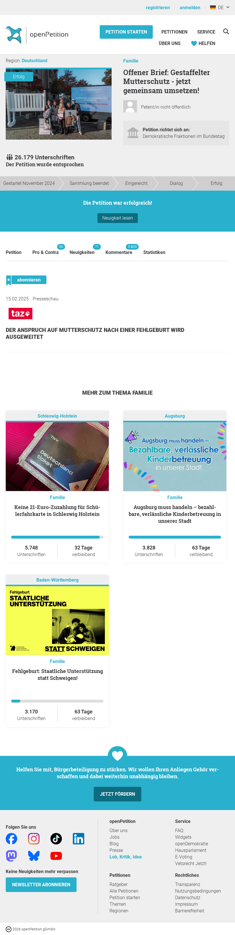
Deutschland (34, 60)
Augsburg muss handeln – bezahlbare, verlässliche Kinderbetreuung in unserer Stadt (175, 514)
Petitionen (175, 32)
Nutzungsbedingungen (198, 891)
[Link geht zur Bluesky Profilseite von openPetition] (34, 855)
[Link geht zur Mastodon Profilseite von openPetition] (11, 855)
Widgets (183, 837)
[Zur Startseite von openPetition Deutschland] (38, 34)
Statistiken (154, 252)
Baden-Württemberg (57, 580)
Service (206, 32)
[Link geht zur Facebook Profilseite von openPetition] (11, 838)
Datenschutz (187, 897)
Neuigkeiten (82, 249)
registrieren (158, 7)
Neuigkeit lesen (117, 218)
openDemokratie (191, 843)
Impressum (186, 904)
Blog (114, 843)
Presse (116, 850)
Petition (13, 252)
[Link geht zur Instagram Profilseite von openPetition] (34, 838)
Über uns (118, 830)
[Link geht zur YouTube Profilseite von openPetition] (56, 855)
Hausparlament (190, 850)
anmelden (190, 7)
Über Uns (170, 43)
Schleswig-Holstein (57, 416)
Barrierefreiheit (189, 911)
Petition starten (126, 32)
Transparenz (187, 884)
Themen (117, 904)
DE (220, 7)
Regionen (118, 911)
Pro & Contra (45, 249)
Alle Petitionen (123, 891)
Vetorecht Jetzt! (191, 863)
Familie (130, 61)
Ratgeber (118, 884)
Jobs (114, 837)
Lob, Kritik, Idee (125, 857)
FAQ (179, 830)
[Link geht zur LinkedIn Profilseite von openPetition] (78, 838)
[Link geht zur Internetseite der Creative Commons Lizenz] (9, 929)
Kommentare (118, 249)
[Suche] (226, 31)
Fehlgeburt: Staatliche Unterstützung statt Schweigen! (57, 674)
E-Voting (183, 857)
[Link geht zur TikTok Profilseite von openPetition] (56, 838)
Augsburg (175, 416)
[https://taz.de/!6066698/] (20, 320)
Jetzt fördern (117, 794)
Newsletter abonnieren (41, 884)
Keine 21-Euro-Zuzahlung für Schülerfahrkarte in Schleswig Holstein (57, 510)
